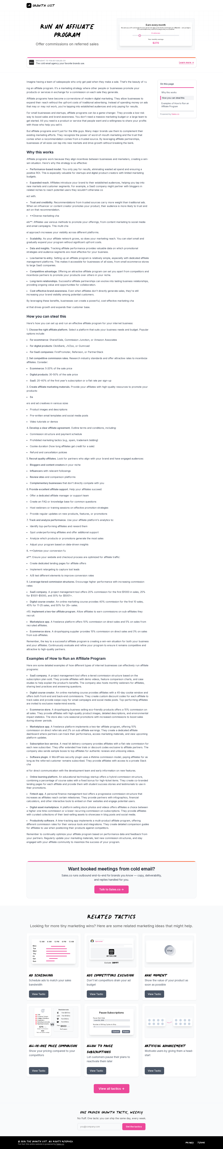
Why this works (169, 92)
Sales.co (175, 114)
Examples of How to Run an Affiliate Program (175, 105)
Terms (201, 1142)
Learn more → (186, 62)
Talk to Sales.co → (111, 889)
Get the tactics (134, 1126)
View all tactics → (112, 1088)
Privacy (190, 1142)
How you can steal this (173, 98)
